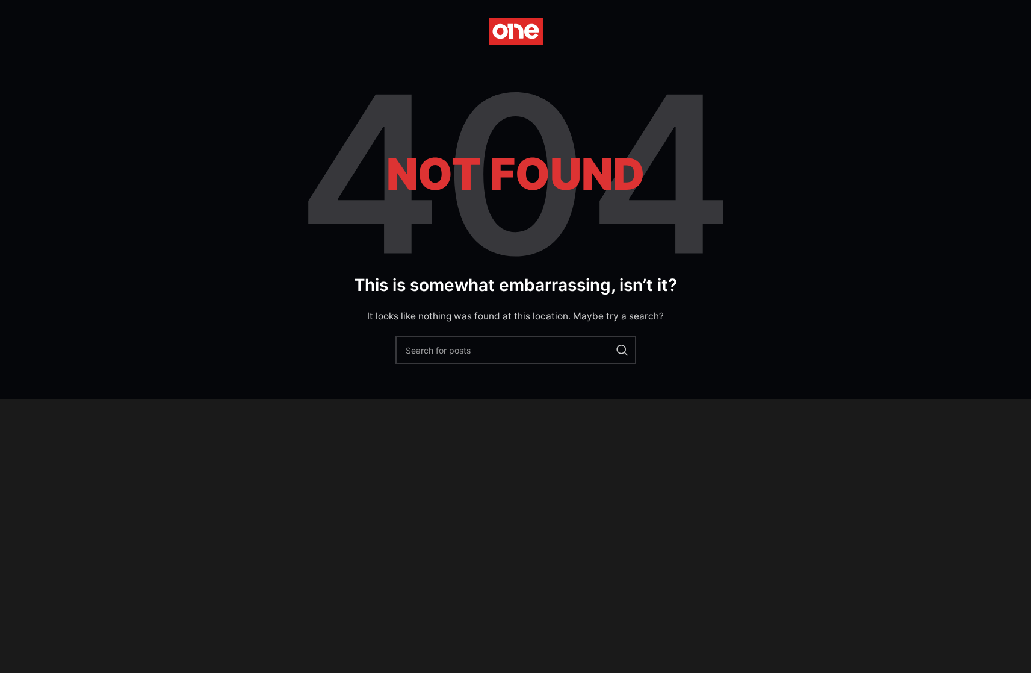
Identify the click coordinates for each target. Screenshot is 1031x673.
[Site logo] (516, 30)
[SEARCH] (622, 350)
